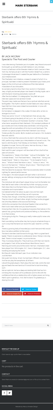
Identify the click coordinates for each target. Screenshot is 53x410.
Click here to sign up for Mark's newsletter (16, 354)
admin (6, 34)
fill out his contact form (42, 379)
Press (14, 34)
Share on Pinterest (34, 293)
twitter (9, 392)
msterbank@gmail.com (25, 379)
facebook (4, 392)
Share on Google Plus (14, 293)
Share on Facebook (12, 289)
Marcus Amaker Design (30, 406)
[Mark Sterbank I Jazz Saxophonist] (26, 5)
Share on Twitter (31, 289)
